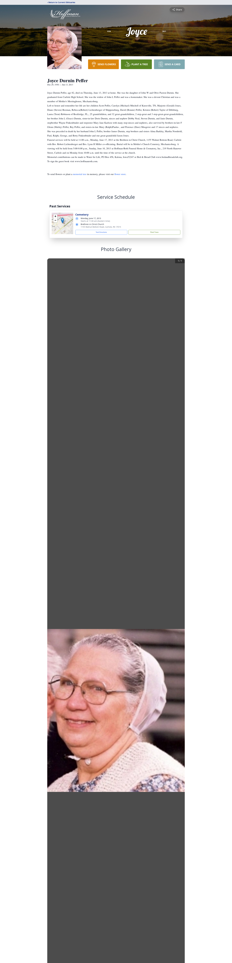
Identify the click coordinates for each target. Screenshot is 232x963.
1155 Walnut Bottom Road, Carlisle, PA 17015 (101, 227)
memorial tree (79, 174)
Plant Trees (154, 232)
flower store (120, 174)
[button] (62, 220)
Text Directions (101, 232)
